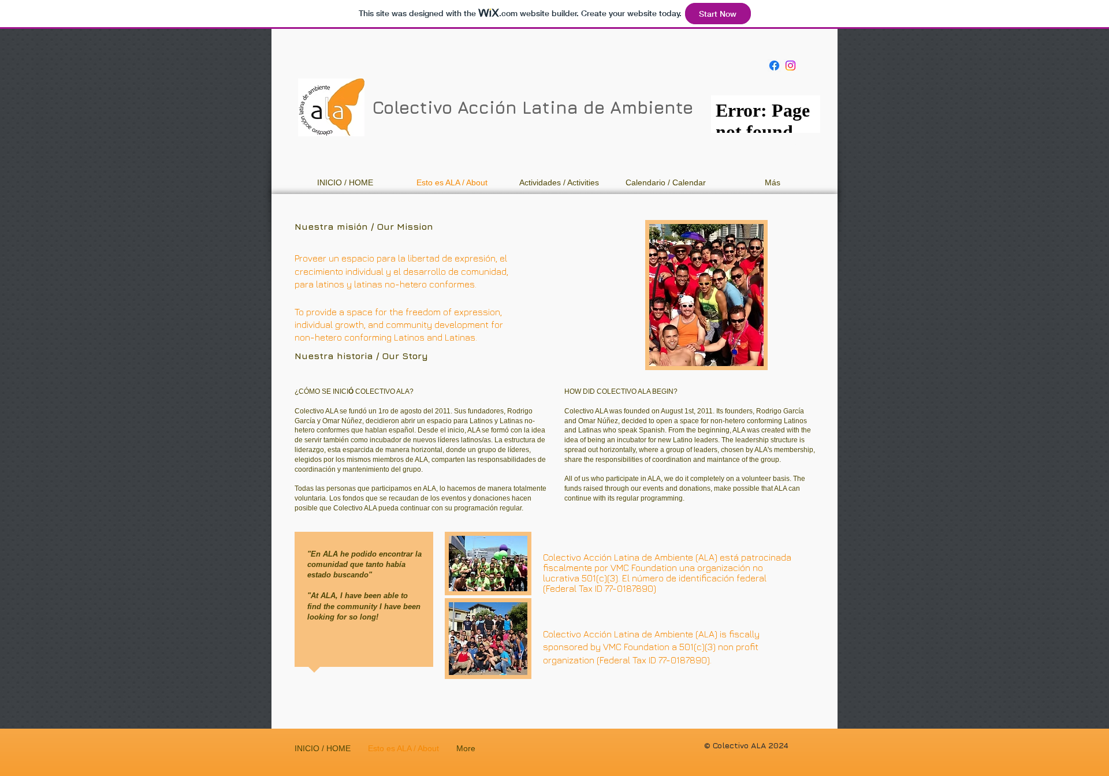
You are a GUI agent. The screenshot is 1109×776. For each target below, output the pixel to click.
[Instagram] (790, 65)
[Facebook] (774, 65)
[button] (558, 182)
